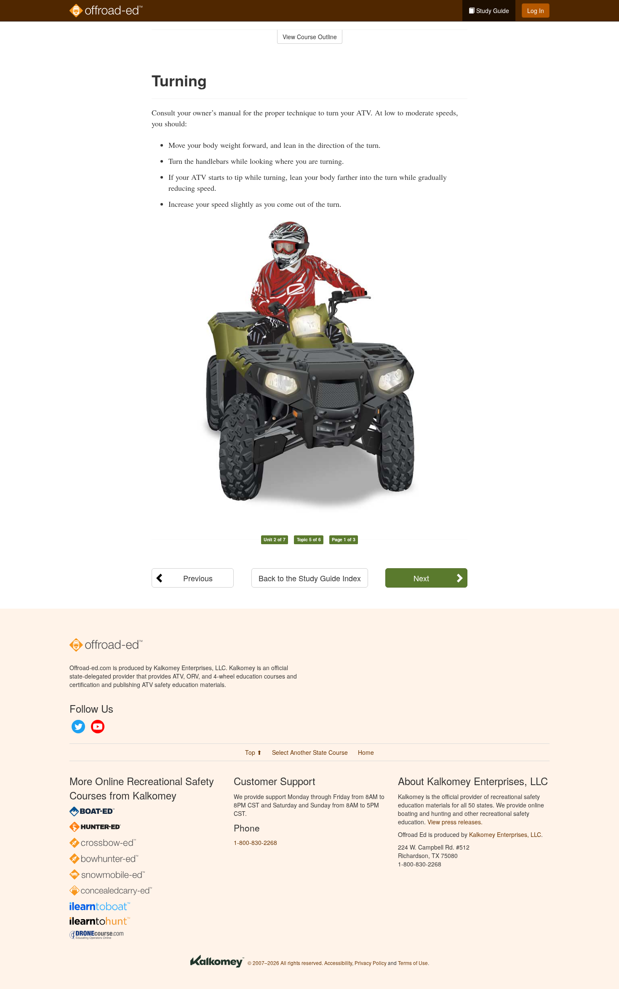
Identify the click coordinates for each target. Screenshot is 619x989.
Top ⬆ (253, 752)
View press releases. (455, 822)
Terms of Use (413, 962)
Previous (198, 577)
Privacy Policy (371, 962)
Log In (535, 10)
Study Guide (492, 10)
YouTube (97, 726)
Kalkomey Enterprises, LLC (505, 834)
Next (421, 577)
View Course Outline (310, 36)
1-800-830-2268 (255, 842)
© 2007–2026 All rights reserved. (285, 962)
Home (366, 752)
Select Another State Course (310, 752)
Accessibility (338, 962)
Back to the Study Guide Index (310, 577)
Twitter (78, 726)
